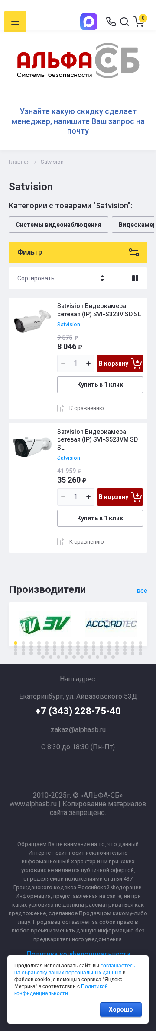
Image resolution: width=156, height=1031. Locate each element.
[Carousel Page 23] (54, 646)
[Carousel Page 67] (132, 653)
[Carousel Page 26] (78, 646)
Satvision (68, 324)
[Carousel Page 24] (62, 646)
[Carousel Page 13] (109, 643)
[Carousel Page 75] (89, 657)
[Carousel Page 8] (70, 643)
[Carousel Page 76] (97, 657)
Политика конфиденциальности (78, 954)
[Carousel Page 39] (47, 650)
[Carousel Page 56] (47, 653)
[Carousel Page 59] (70, 653)
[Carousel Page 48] (117, 650)
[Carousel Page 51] (140, 650)
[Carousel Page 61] (86, 653)
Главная (19, 162)
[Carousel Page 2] (23, 643)
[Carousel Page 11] (93, 643)
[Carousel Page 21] (39, 646)
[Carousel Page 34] (140, 646)
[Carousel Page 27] (86, 646)
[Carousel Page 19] (23, 646)
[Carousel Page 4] (39, 643)
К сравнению (86, 408)
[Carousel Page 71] (58, 657)
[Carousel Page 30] (109, 646)
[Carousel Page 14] (117, 643)
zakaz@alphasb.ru (78, 730)
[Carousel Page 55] (39, 653)
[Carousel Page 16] (132, 643)
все (142, 591)
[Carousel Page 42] (70, 650)
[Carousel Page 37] (31, 650)
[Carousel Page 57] (54, 653)
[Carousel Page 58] (62, 653)
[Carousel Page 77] (105, 657)
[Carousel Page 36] (23, 650)
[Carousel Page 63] (101, 653)
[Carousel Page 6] (54, 643)
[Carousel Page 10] (86, 643)
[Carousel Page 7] (62, 643)
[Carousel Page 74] (82, 657)
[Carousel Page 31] (117, 646)
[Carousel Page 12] (101, 643)
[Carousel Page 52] (15, 653)
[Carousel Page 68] (140, 653)
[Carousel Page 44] (86, 650)
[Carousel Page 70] (50, 657)
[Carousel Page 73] (74, 657)
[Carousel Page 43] (78, 650)
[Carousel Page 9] (78, 643)
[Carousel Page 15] (125, 643)
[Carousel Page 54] (31, 653)
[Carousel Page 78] (113, 657)
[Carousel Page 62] (93, 653)
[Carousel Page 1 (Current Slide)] (15, 643)
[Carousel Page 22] (47, 646)
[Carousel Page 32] (125, 646)
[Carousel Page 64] (109, 653)
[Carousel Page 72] (66, 657)
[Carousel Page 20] (31, 646)
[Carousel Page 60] (78, 653)
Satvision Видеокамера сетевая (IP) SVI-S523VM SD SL (97, 439)
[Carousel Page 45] (93, 650)
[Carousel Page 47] (109, 650)
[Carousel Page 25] (70, 646)
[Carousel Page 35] (15, 650)
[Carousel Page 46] (101, 650)
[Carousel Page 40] (54, 650)
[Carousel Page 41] (62, 650)
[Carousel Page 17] (140, 643)
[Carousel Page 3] (31, 643)
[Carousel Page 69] (43, 657)
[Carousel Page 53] (23, 653)
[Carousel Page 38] (39, 650)
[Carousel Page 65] (117, 653)
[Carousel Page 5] (47, 643)
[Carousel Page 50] (132, 650)
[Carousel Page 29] (101, 646)
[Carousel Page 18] (15, 646)
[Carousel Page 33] (132, 646)
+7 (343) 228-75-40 (78, 711)
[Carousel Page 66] (125, 653)
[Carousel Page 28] (93, 646)
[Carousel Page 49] (125, 650)
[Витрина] (135, 278)
